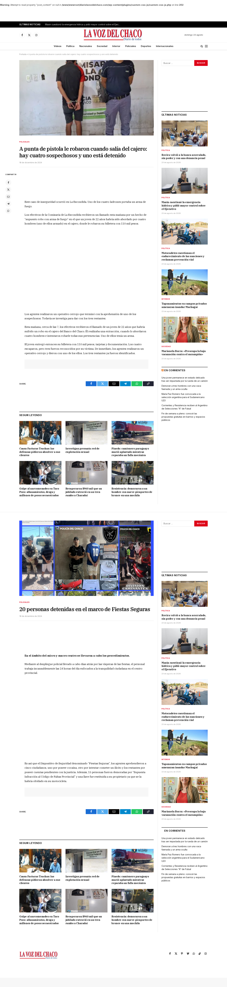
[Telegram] (8, 204)
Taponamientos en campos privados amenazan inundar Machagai (184, 305)
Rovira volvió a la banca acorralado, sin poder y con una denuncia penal (184, 156)
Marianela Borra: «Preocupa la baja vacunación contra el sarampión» (184, 353)
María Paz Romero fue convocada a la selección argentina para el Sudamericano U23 (183, 397)
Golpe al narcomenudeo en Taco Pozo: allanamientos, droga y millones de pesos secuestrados (39, 492)
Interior (116, 46)
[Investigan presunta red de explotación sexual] (86, 433)
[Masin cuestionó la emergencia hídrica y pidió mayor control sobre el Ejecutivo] (185, 181)
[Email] (8, 197)
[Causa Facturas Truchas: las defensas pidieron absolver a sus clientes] (40, 433)
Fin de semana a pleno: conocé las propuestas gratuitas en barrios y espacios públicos (183, 416)
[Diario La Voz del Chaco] (113, 35)
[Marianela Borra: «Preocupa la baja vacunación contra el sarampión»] (185, 330)
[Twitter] (8, 189)
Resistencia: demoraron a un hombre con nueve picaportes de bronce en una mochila (131, 492)
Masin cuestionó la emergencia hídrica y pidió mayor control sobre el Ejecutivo (83, 24)
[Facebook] (8, 182)
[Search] (202, 46)
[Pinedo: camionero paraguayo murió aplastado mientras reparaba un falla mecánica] (132, 433)
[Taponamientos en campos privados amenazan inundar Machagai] (185, 282)
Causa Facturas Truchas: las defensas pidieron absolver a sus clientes (39, 452)
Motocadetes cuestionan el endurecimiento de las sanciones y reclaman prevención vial (183, 256)
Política (70, 46)
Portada (22, 54)
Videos (57, 46)
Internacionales (164, 46)
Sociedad (102, 46)
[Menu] (206, 46)
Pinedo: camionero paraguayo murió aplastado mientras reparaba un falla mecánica (130, 452)
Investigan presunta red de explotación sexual (82, 450)
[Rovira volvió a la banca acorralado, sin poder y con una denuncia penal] (185, 133)
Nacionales (85, 46)
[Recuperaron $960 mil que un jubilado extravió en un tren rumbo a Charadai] (86, 473)
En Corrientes (174, 370)
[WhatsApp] (8, 211)
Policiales (130, 46)
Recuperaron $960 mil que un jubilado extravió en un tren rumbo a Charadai (83, 492)
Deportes (146, 46)
